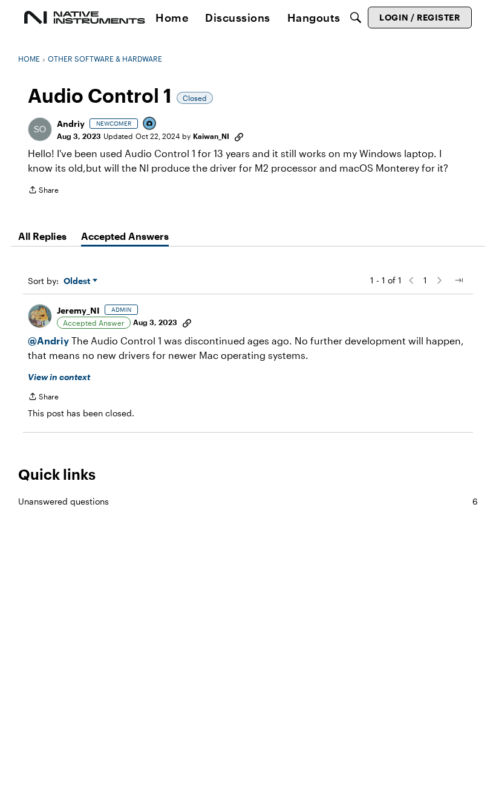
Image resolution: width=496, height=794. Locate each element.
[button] (40, 129)
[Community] (84, 17)
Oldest (78, 281)
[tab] (42, 236)
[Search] (356, 17)
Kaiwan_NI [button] (211, 136)
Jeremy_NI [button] (78, 310)
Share (43, 191)
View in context (59, 377)
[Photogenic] (150, 124)
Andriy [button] (71, 123)
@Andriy (48, 340)
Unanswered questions (248, 501)
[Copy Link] (239, 136)
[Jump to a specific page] (458, 280)
